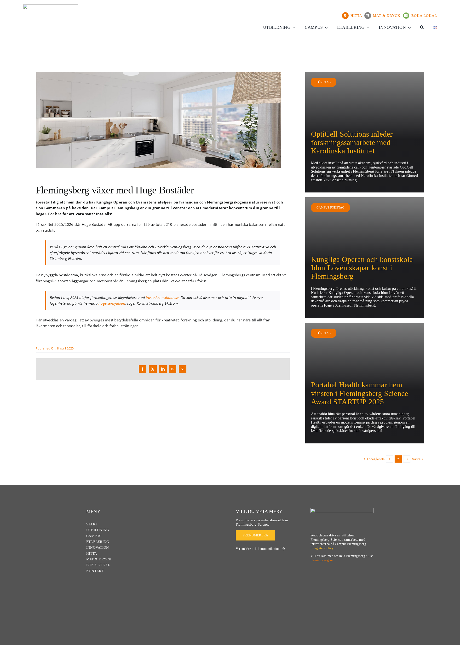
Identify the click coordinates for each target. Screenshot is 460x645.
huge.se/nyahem (111, 303)
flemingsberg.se (321, 560)
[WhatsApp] (173, 369)
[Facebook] (143, 369)
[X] (153, 369)
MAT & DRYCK (388, 15)
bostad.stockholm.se (162, 297)
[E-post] (183, 369)
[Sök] (422, 27)
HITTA (357, 15)
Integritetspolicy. (322, 548)
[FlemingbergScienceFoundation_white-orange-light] (342, 509)
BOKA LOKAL (424, 15)
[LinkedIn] (163, 369)
